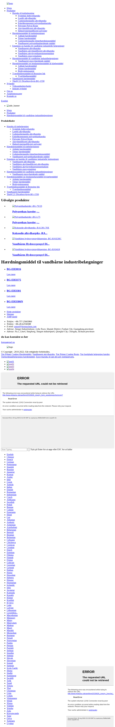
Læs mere (11, 274)
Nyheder (10, 83)
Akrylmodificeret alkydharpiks (31, 28)
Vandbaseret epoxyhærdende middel (34, 61)
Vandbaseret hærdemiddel (23, 78)
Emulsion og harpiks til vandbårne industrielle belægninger (38, 46)
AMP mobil (12, 317)
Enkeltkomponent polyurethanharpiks (34, 23)
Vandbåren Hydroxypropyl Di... (31, 243)
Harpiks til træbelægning (23, 13)
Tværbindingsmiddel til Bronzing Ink (28, 73)
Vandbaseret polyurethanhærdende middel (36, 43)
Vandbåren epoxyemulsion (30, 56)
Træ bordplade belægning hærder (94, 354)
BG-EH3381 (14, 290)
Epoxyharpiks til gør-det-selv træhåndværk (55, 357)
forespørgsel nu (8, 342)
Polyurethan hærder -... (25, 211)
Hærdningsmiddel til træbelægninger (28, 33)
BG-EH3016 (14, 269)
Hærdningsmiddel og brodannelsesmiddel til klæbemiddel (37, 63)
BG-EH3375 (14, 279)
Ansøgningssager (14, 93)
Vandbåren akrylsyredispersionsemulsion (36, 53)
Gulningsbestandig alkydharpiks (32, 21)
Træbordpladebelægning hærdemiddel (18, 357)
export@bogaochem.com (25, 326)
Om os (10, 91)
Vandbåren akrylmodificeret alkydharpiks (36, 51)
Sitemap (10, 314)
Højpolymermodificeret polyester (32, 31)
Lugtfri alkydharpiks (27, 18)
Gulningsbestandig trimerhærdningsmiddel (37, 41)
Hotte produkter (14, 311)
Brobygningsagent (26, 71)
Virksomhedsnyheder (21, 86)
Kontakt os (11, 96)
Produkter (11, 10)
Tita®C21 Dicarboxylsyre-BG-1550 (28, 81)
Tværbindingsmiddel (27, 76)
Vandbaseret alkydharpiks (29, 48)
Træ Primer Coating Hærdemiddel (16, 354)
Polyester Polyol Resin (28, 26)
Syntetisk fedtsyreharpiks (29, 16)
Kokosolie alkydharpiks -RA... (29, 233)
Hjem (9, 8)
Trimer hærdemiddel (27, 38)
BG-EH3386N (15, 301)
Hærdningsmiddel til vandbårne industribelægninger (35, 58)
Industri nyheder (19, 88)
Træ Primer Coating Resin (67, 354)
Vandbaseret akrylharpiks (43, 354)
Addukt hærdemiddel (27, 36)
